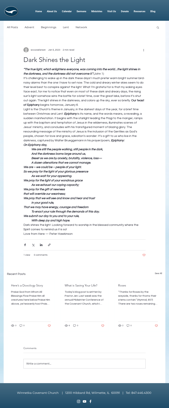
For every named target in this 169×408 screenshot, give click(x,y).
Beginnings (48, 27)
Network (81, 27)
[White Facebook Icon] (90, 401)
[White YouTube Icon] (84, 401)
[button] (157, 27)
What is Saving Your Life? (81, 285)
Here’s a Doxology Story (27, 285)
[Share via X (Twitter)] (33, 244)
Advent (29, 27)
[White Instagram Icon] (78, 401)
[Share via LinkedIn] (41, 244)
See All (158, 273)
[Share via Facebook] (25, 244)
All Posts (12, 27)
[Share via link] (49, 244)
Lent (66, 27)
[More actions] (144, 50)
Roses (122, 285)
